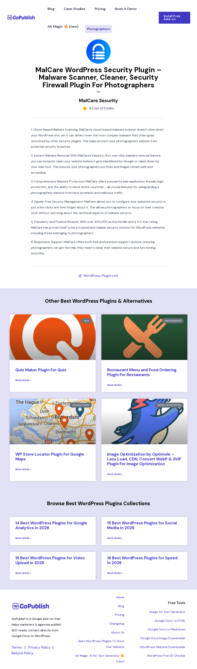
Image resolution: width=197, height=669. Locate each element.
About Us (117, 632)
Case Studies (74, 9)
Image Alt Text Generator (167, 612)
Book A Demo (126, 9)
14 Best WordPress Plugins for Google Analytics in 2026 (51, 525)
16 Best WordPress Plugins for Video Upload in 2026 (50, 560)
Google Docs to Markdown (166, 629)
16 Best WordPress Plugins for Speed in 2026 (142, 560)
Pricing (100, 9)
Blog (51, 9)
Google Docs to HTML (169, 621)
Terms (17, 647)
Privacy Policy (39, 647)
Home (120, 597)
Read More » (23, 380)
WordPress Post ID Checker (166, 656)
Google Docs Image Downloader (162, 638)
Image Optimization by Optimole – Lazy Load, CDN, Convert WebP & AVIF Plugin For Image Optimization (144, 459)
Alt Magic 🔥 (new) (63, 26)
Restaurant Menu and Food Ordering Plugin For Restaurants (141, 372)
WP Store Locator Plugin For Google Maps (49, 457)
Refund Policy (22, 653)
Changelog (116, 624)
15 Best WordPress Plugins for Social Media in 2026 (142, 525)
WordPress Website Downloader (162, 647)
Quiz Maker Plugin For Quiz (40, 370)
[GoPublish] (21, 17)
